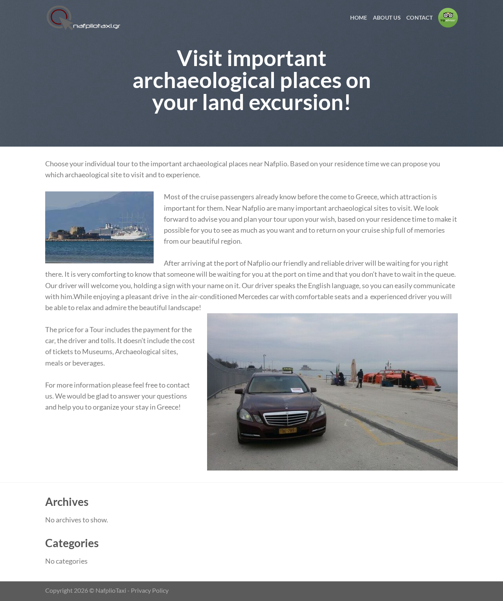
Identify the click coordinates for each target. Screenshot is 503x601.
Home (358, 17)
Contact (419, 17)
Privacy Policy (150, 590)
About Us (387, 17)
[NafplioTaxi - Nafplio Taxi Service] (84, 18)
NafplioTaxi (110, 590)
